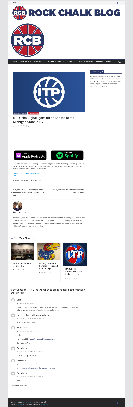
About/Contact (25, 62)
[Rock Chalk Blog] (66, 6)
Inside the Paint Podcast (20, 113)
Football (70, 62)
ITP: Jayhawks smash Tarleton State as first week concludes (68, 191)
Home (15, 62)
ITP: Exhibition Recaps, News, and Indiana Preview (73, 271)
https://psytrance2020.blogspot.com (42, 339)
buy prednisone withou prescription (33, 315)
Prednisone (22, 348)
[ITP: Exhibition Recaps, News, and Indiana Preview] (75, 244)
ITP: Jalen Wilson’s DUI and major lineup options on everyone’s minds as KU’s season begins (29, 192)
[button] (44, 62)
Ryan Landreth (31, 126)
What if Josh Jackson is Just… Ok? (22, 264)
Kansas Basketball (34, 113)
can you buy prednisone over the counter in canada (36, 368)
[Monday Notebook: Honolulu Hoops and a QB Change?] (48, 244)
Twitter (108, 62)
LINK (14, 176)
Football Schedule (86, 62)
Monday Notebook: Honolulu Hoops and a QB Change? (48, 266)
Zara (19, 299)
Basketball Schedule (56, 62)
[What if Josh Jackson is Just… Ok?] (22, 244)
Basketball (38, 62)
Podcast (99, 62)
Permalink (40, 303)
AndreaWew (22, 327)
